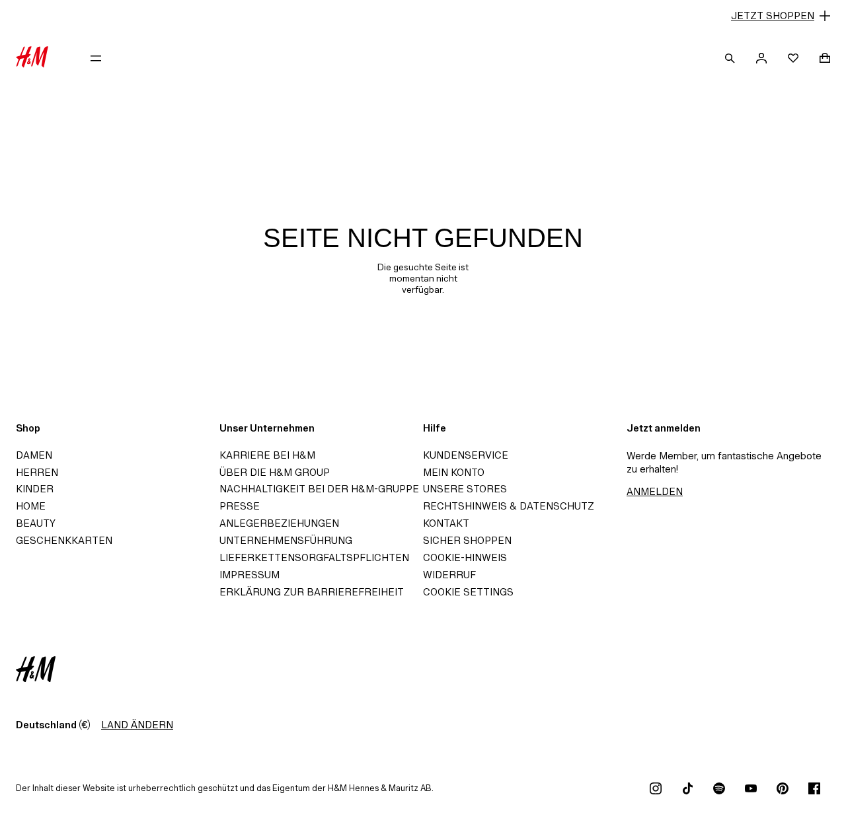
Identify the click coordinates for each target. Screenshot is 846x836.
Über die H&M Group (274, 472)
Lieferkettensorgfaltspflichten (314, 557)
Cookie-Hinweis (465, 557)
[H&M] (32, 58)
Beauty (36, 523)
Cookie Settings (468, 591)
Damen (34, 455)
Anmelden (655, 491)
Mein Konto (453, 472)
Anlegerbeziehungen (279, 523)
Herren (37, 472)
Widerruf (449, 574)
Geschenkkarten (64, 540)
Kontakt (446, 523)
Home (31, 506)
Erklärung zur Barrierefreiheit (311, 591)
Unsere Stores (465, 488)
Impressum (249, 574)
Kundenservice (465, 455)
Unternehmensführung (285, 540)
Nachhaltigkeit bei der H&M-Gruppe (319, 488)
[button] (423, 16)
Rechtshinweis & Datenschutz (508, 506)
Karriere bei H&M (267, 455)
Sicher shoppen (467, 540)
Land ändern (137, 724)
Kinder (35, 488)
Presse (239, 506)
